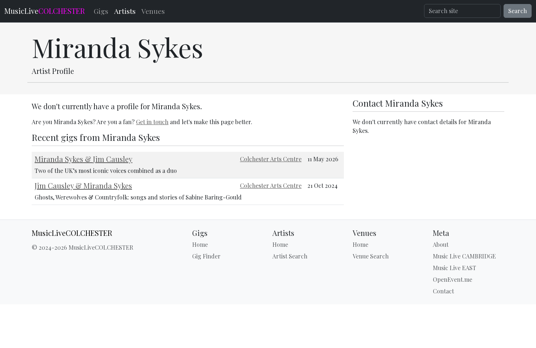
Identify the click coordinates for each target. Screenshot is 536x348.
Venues (153, 11)
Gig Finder (206, 256)
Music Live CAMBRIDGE (464, 256)
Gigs (101, 11)
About (440, 244)
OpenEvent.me (452, 279)
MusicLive (44, 11)
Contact (443, 291)
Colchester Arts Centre (271, 159)
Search (517, 11)
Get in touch (152, 122)
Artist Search (289, 256)
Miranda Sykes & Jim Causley (83, 159)
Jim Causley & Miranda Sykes (83, 185)
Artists (125, 11)
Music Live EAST (454, 268)
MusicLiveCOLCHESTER (72, 233)
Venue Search (371, 256)
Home (200, 244)
